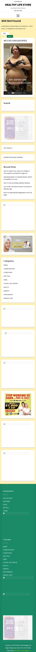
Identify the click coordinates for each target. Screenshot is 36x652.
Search (7, 103)
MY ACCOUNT (7, 498)
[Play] (6, 93)
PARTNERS (6, 501)
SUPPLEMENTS (8, 295)
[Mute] (27, 93)
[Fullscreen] (30, 93)
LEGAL (5, 505)
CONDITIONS (8, 272)
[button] (18, 68)
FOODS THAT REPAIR (11, 284)
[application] (18, 69)
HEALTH (6, 287)
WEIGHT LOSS (8, 298)
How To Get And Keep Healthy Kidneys (17, 183)
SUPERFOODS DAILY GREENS (13, 157)
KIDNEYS (6, 291)
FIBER (5, 280)
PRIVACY (6, 508)
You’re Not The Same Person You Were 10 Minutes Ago (18, 188)
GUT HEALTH (8, 148)
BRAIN (6, 265)
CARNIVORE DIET (9, 269)
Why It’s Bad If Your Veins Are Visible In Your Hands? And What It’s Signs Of (17, 172)
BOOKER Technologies (21, 651)
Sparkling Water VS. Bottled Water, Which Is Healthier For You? (18, 178)
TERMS (5, 511)
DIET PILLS (7, 276)
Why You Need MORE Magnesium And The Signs (18, 194)
